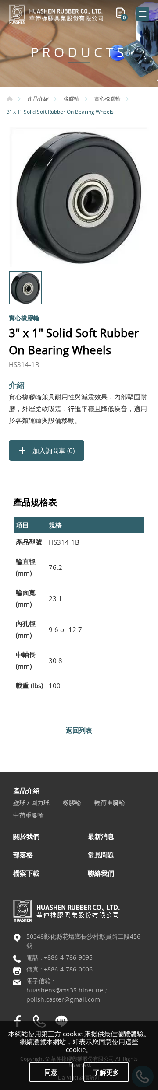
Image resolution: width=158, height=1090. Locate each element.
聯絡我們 (101, 873)
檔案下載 (26, 873)
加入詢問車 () (53, 450)
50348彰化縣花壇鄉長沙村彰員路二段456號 (83, 941)
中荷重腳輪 (28, 815)
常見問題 (101, 855)
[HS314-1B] (79, 197)
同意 (50, 1072)
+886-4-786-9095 (68, 957)
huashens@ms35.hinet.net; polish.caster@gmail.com (66, 994)
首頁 (10, 99)
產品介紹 (38, 98)
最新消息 (101, 836)
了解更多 (106, 1072)
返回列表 (79, 730)
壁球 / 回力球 (31, 803)
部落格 (23, 855)
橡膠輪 (71, 98)
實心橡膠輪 (107, 98)
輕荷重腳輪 (109, 803)
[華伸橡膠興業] (57, 14)
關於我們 (26, 836)
